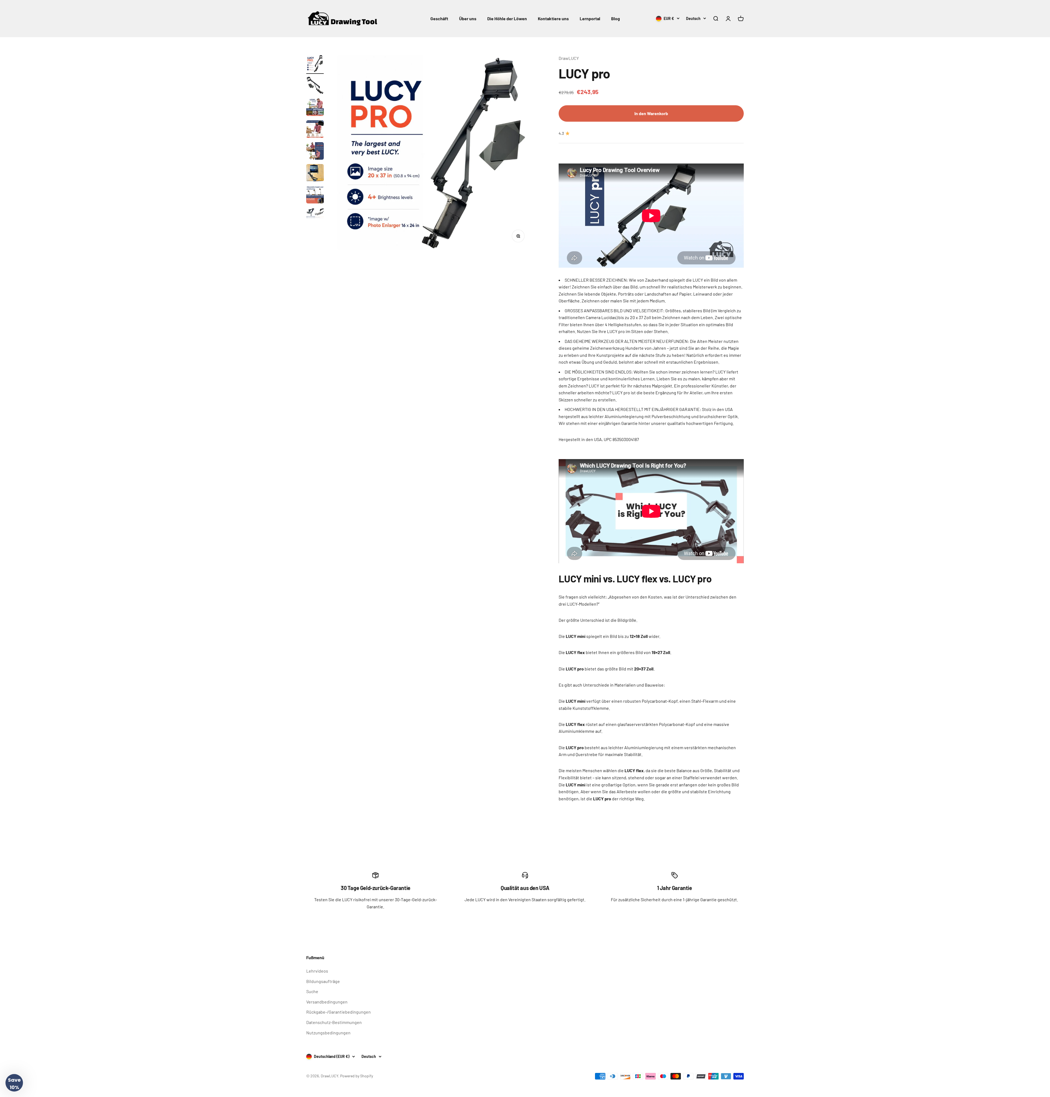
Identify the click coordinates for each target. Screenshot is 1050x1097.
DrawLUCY (569, 58)
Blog (615, 18)
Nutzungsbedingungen (328, 1032)
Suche (312, 991)
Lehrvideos (317, 970)
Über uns (467, 18)
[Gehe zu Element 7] (315, 195)
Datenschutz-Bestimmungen (334, 1022)
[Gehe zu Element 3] (315, 108)
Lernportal (590, 18)
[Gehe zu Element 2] (315, 86)
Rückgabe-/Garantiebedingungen (338, 1011)
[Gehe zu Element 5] (315, 151)
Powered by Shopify (356, 1075)
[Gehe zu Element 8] (315, 217)
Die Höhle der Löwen (507, 18)
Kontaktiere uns (553, 18)
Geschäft (439, 18)
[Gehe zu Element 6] (315, 173)
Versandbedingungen (327, 1001)
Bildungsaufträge (323, 981)
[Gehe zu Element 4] (315, 129)
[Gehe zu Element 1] (315, 64)
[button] (14, 1083)
